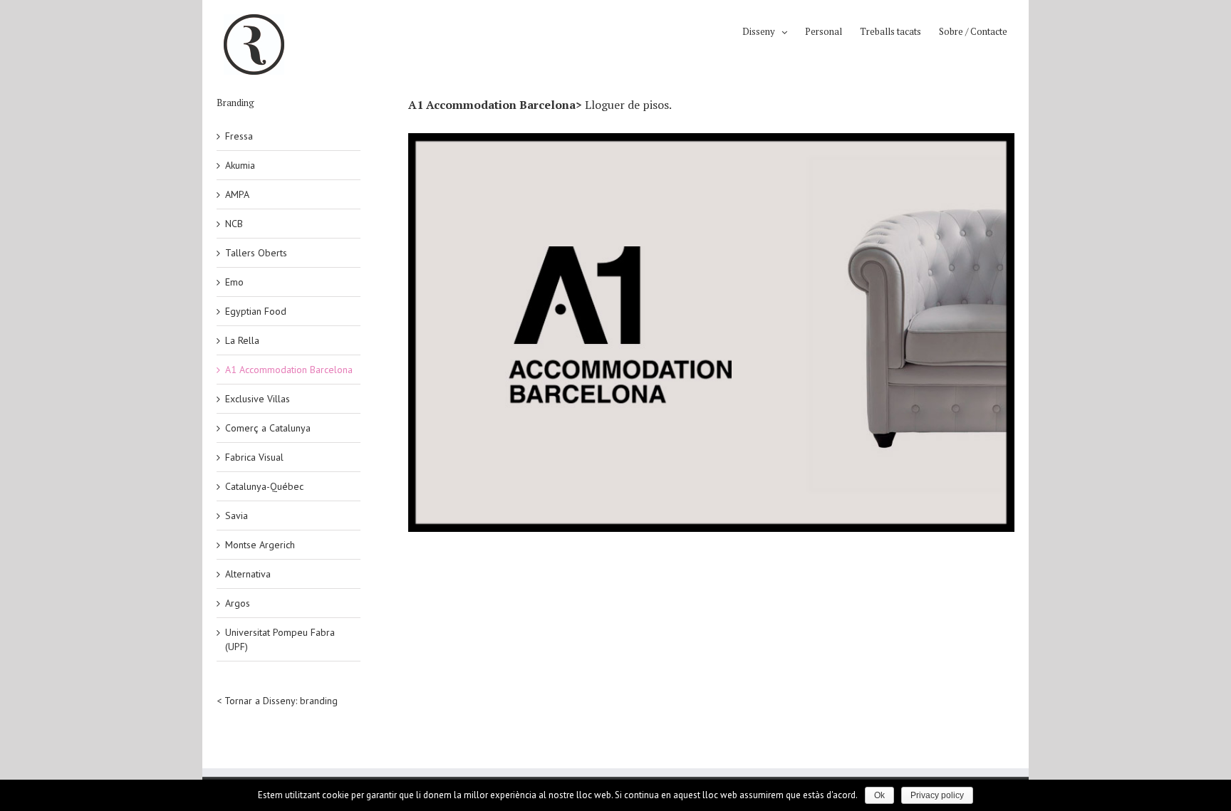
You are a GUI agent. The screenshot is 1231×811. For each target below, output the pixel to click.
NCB (234, 223)
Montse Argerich (260, 544)
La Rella (242, 340)
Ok (879, 795)
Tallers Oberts (256, 252)
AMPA (237, 194)
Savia (236, 515)
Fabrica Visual (254, 457)
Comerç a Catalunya (268, 428)
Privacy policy (937, 795)
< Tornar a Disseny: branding (277, 700)
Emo (234, 282)
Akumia (240, 165)
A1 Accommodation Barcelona (289, 369)
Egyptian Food (255, 311)
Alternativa (248, 573)
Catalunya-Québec (264, 486)
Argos (237, 603)
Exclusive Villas (257, 398)
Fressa (239, 136)
